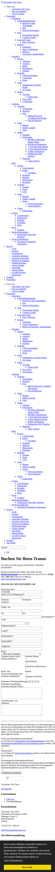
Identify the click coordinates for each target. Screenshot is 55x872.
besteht (28, 671)
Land (3, 619)
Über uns (10, 799)
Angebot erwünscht (33, 676)
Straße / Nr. (6, 607)
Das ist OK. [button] (27, 867)
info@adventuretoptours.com (13, 579)
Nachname (26, 600)
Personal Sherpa (32, 656)
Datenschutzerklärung (24, 753)
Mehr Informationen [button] (13, 860)
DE (7, 552)
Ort (2, 613)
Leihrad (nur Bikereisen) (35, 666)
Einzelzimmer (31, 661)
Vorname (5, 600)
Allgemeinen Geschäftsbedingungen (29, 741)
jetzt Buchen (6, 789)
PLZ (24, 613)
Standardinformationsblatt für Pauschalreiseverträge (22, 743)
